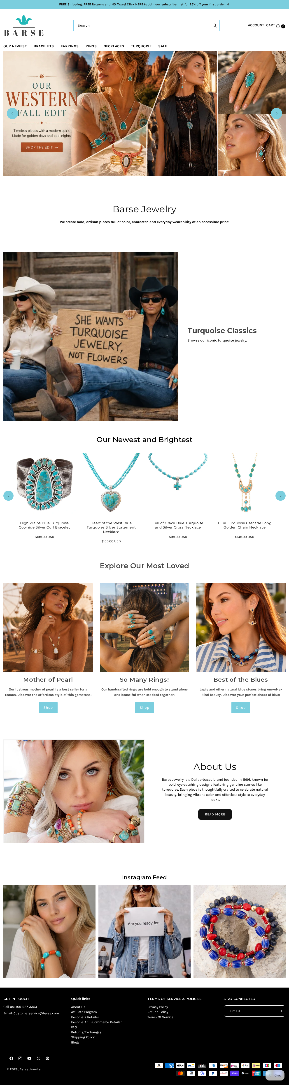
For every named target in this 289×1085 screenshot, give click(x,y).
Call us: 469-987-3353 (20, 1007)
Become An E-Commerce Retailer (96, 1022)
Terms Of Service (160, 1017)
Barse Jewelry (30, 1069)
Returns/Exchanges (86, 1032)
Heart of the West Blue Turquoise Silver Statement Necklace (111, 527)
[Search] (215, 25)
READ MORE (215, 814)
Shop (48, 707)
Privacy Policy (157, 1007)
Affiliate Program (84, 1012)
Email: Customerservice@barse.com (31, 1013)
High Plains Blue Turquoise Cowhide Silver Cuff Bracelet (44, 525)
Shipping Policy (83, 1037)
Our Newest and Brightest (144, 439)
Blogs (75, 1042)
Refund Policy (157, 1012)
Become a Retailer (85, 1017)
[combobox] (146, 25)
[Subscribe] (280, 1011)
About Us (78, 1007)
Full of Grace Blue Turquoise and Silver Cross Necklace (177, 525)
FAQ (74, 1027)
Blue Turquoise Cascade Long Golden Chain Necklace (244, 525)
